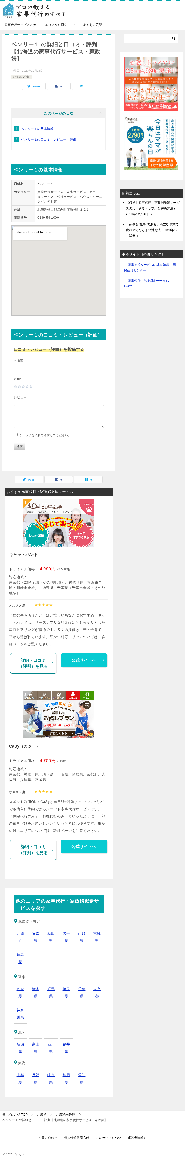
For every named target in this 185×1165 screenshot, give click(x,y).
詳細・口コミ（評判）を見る (33, 663)
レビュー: (21, 397)
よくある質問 (92, 25)
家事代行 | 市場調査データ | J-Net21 (147, 283)
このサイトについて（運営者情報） (121, 1138)
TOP (17, 1114)
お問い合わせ (47, 1138)
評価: (17, 379)
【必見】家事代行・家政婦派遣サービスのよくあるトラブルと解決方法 (153, 208)
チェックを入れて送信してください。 (44, 435)
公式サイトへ (84, 660)
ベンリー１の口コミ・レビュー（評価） (50, 139)
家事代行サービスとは (20, 25)
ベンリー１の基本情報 (37, 129)
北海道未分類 (21, 76)
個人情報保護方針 (76, 1138)
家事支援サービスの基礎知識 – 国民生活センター (150, 267)
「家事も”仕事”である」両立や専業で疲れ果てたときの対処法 (152, 230)
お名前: (19, 360)
